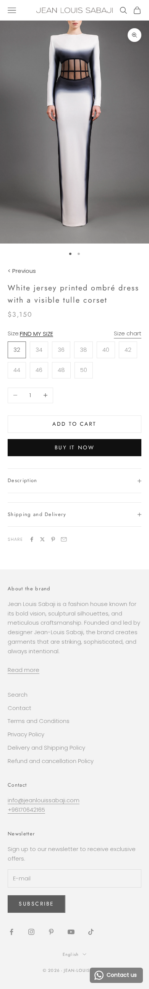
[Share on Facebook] (32, 539)
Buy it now (74, 447)
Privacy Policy (26, 734)
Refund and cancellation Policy (51, 761)
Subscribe (36, 903)
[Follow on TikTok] (91, 932)
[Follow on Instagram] (31, 932)
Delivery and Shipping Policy (46, 748)
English (71, 954)
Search (18, 695)
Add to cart (74, 424)
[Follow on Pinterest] (51, 932)
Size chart (127, 333)
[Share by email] (64, 539)
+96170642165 (26, 810)
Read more (23, 670)
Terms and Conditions (39, 721)
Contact (19, 708)
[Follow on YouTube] (71, 932)
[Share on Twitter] (42, 539)
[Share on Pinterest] (53, 539)
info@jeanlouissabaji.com (43, 800)
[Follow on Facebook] (11, 932)
